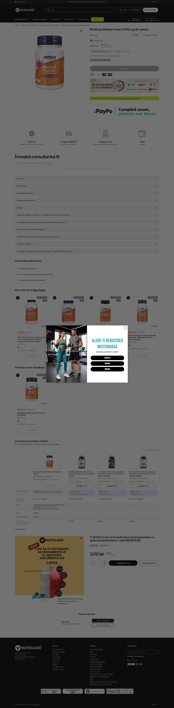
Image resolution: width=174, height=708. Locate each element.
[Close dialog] (125, 327)
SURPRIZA (107, 358)
